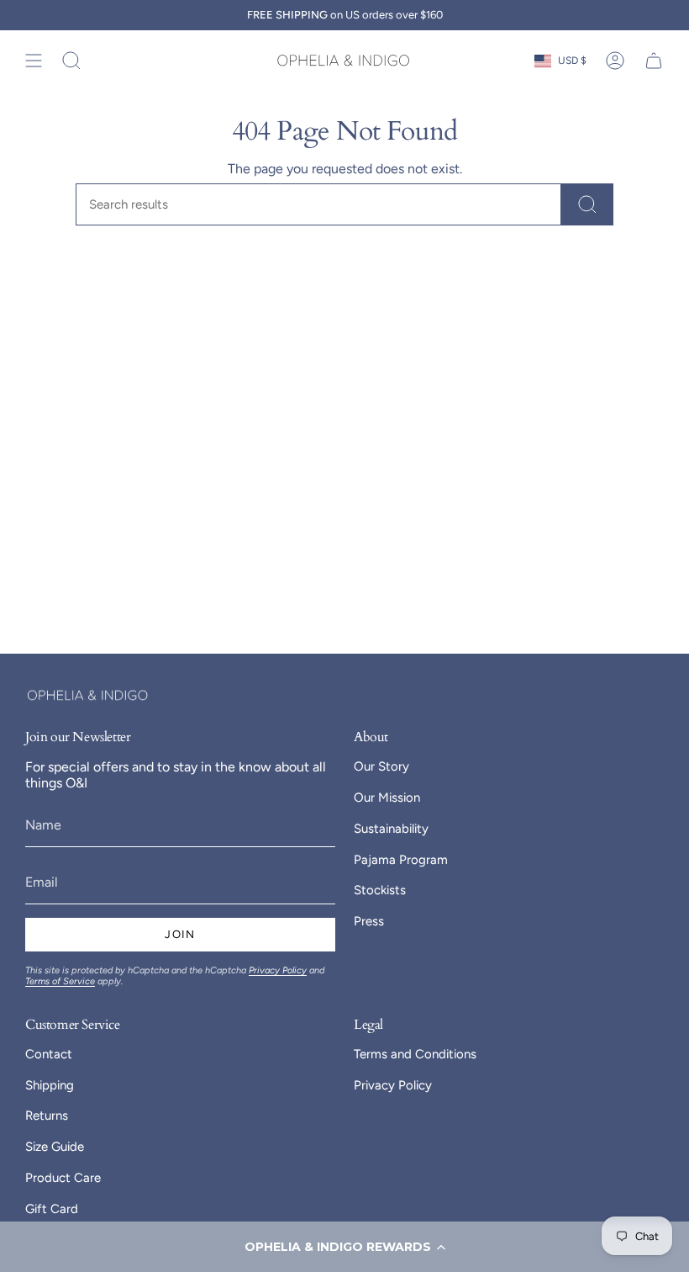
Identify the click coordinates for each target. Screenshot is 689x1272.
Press (369, 921)
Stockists (380, 890)
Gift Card (51, 1208)
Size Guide (54, 1146)
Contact (48, 1054)
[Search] (587, 204)
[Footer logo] (88, 695)
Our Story (381, 766)
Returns (46, 1115)
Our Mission (387, 797)
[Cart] (653, 60)
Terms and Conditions (415, 1054)
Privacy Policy (278, 970)
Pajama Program (401, 859)
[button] (344, 1247)
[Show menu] (33, 60)
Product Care (63, 1177)
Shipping (49, 1085)
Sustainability (391, 828)
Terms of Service (60, 981)
